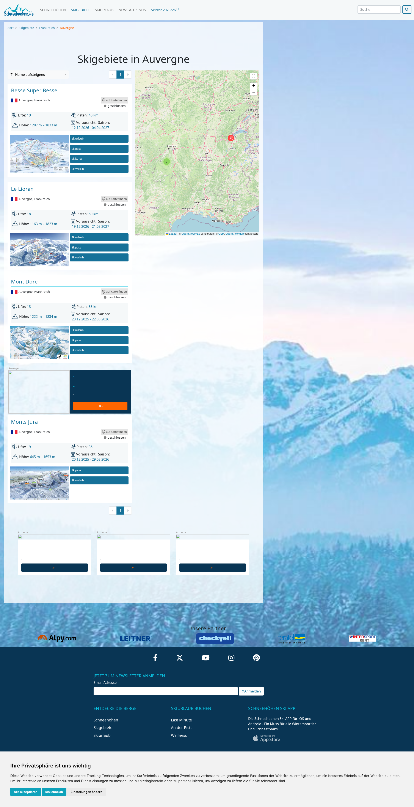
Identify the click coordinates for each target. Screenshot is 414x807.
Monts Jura (24, 421)
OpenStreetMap (191, 233)
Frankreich (47, 28)
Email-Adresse (105, 682)
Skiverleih (78, 169)
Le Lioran (22, 188)
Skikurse (77, 159)
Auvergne (67, 28)
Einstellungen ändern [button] (86, 792)
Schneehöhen (53, 10)
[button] (231, 138)
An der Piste (182, 727)
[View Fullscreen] (253, 76)
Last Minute (181, 720)
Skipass (76, 149)
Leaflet (172, 233)
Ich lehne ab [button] (54, 792)
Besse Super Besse (34, 90)
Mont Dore (24, 281)
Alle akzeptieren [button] (26, 792)
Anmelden (252, 691)
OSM (221, 233)
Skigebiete (80, 10)
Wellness (179, 735)
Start (10, 28)
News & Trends (132, 10)
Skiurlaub (104, 10)
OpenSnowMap (235, 233)
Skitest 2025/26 (164, 10)
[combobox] (38, 74)
